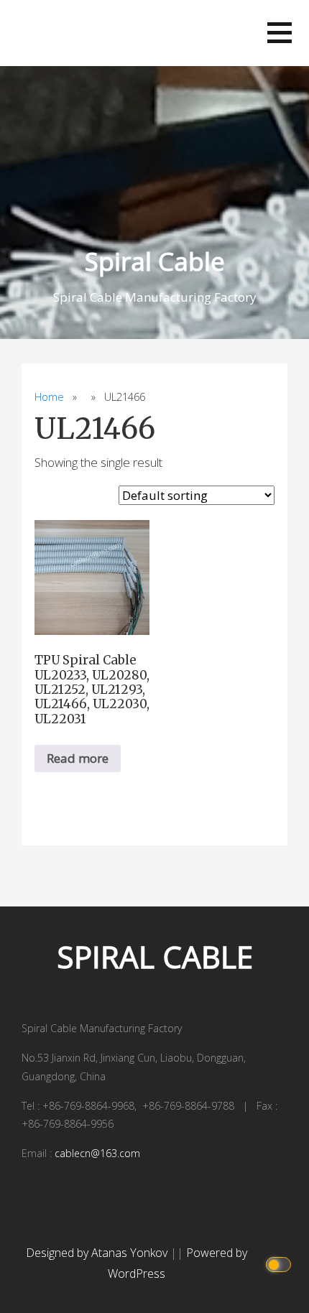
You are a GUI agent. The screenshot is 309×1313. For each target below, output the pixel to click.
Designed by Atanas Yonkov (98, 1253)
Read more (78, 758)
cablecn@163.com (97, 1153)
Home (49, 397)
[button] (279, 32)
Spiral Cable (155, 261)
